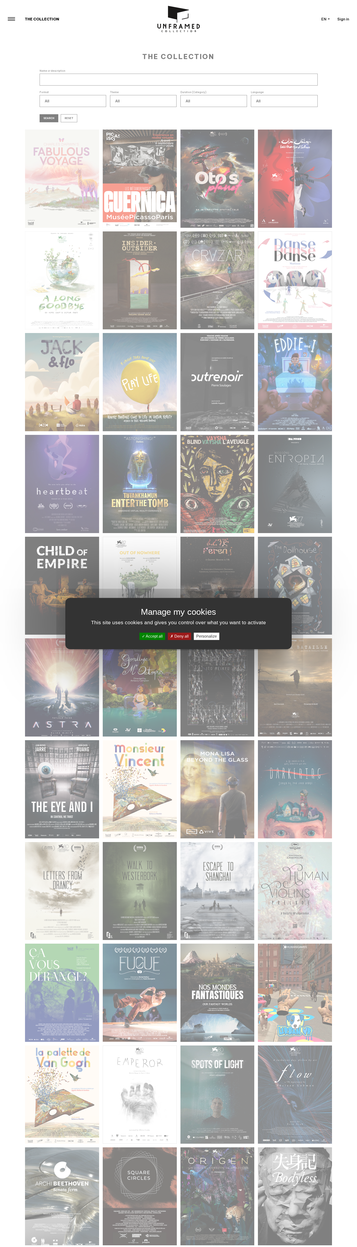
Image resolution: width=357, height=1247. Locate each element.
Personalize (206, 636)
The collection (42, 19)
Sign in (343, 19)
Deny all (181, 636)
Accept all (154, 636)
